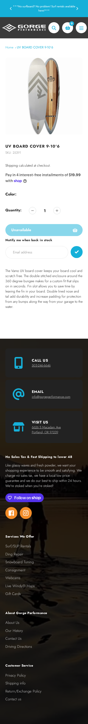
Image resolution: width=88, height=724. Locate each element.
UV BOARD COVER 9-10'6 (35, 47)
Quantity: (13, 210)
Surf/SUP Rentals (18, 546)
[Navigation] (81, 27)
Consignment (15, 570)
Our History (14, 630)
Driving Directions (18, 646)
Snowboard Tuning (19, 562)
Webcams (12, 578)
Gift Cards (13, 593)
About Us (12, 622)
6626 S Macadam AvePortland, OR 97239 (46, 429)
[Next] (77, 8)
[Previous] (11, 8)
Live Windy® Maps (20, 586)
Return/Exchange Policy (23, 691)
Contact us (13, 699)
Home (9, 47)
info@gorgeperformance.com (51, 396)
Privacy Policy (15, 675)
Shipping (11, 165)
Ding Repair (14, 554)
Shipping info (15, 683)
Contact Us (13, 638)
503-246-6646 (41, 365)
